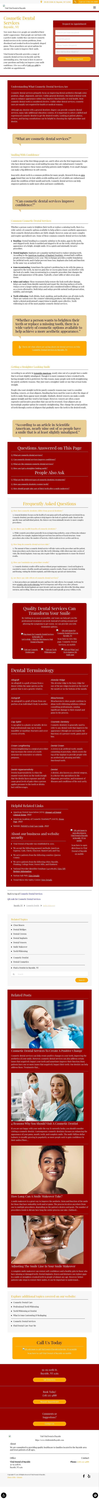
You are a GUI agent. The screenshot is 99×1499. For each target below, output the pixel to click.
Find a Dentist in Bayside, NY (26, 967)
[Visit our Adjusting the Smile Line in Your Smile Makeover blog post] (47, 1263)
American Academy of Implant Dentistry (45, 255)
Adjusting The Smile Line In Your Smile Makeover (43, 1266)
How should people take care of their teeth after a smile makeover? (41, 488)
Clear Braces (18, 925)
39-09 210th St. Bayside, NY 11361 (57, 2)
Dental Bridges (19, 929)
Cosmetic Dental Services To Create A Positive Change (46, 1051)
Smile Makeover (20, 947)
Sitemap (19, 1477)
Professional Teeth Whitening (26, 1306)
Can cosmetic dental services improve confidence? (34, 459)
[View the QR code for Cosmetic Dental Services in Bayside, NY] (67, 636)
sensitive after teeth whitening (28, 584)
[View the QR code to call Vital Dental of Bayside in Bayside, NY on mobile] (50, 1349)
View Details (33, 875)
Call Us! (88, 2)
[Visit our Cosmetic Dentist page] (30, 652)
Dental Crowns (19, 934)
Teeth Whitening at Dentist (25, 1311)
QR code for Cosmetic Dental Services (24, 899)
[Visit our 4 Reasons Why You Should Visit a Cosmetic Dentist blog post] (47, 1120)
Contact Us (49, 1424)
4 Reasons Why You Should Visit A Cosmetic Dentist (44, 1123)
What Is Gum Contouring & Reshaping (29, 1315)
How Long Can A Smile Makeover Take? (36, 1196)
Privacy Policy (11, 1477)
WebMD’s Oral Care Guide (32, 826)
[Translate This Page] (95, 1495)
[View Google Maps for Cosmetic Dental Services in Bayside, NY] (37, 637)
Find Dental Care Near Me (24, 1325)
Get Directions (50, 1380)
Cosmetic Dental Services (31, 893)
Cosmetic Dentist (20, 957)
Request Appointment (49, 1402)
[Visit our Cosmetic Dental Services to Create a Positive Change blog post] (47, 1048)
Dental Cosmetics (21, 962)
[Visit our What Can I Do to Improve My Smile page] (70, 655)
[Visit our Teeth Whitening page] (50, 652)
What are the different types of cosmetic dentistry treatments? (39, 479)
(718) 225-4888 (33, 65)
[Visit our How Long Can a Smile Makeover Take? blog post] (47, 1193)
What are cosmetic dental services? (28, 455)
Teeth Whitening (20, 951)
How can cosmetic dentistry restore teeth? (31, 484)
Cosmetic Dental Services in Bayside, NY (49, 349)
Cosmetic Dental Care (22, 1302)
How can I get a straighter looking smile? (30, 468)
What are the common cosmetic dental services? (33, 464)
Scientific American (42, 373)
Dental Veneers (19, 942)
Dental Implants (20, 938)
